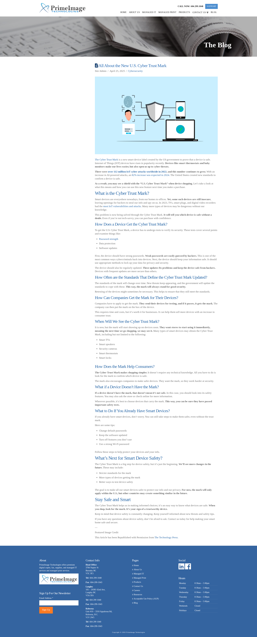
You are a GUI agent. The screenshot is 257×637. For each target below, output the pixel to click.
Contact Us (138, 586)
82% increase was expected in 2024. (151, 175)
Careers (137, 590)
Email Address (46, 598)
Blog (136, 603)
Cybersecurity (135, 71)
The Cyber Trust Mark (106, 159)
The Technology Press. (166, 537)
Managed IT (139, 574)
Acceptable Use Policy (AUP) (146, 599)
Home (136, 565)
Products (137, 582)
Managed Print (140, 578)
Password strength (108, 239)
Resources (138, 594)
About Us (138, 569)
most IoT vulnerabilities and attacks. (122, 206)
